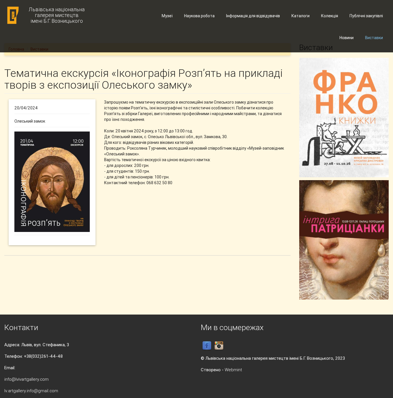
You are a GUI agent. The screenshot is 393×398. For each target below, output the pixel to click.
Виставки (374, 37)
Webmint (233, 369)
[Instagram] (219, 345)
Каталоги (300, 15)
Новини (346, 37)
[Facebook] (206, 345)
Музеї (167, 15)
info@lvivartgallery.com (26, 379)
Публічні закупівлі (366, 15)
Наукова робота (199, 15)
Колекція (329, 15)
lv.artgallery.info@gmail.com (31, 390)
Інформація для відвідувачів (253, 15)
